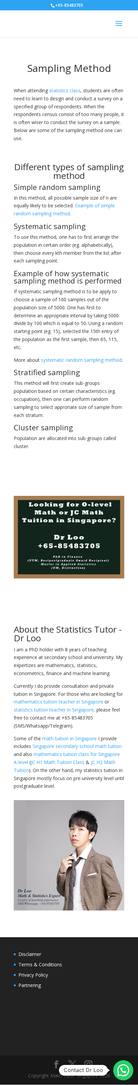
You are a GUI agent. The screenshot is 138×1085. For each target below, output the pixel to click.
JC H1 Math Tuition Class (57, 762)
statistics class (64, 90)
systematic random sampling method (81, 360)
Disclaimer (29, 954)
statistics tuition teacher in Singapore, (54, 710)
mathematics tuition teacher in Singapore (58, 701)
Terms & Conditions (40, 964)
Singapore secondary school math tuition (77, 746)
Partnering (29, 985)
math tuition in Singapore (69, 738)
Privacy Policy (33, 975)
